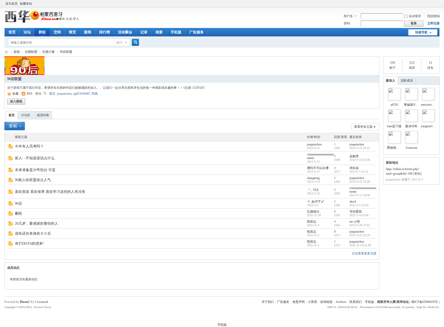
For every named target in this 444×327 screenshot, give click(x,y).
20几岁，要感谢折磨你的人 (36, 223)
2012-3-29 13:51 (359, 225)
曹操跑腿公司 (396, 148)
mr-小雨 (354, 221)
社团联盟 (31, 52)
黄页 (72, 32)
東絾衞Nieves (413, 104)
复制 (417, 173)
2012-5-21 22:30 (359, 181)
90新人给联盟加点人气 (33, 180)
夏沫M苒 (411, 126)
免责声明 (298, 302)
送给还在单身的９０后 (33, 233)
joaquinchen (64, 93)
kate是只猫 (394, 126)
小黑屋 (312, 302)
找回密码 (433, 16)
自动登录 (415, 16)
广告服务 (196, 32)
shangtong (313, 178)
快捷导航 (421, 32)
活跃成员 (407, 80)
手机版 (176, 32)
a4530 (394, 104)
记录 (143, 32)
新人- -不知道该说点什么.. (36, 158)
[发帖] (14, 126)
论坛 (27, 32)
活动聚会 (125, 32)
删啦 (18, 213)
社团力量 (48, 52)
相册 (159, 32)
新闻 (87, 32)
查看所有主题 (363, 126)
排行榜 (104, 32)
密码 (347, 23)
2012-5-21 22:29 (359, 235)
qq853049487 (81, 93)
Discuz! (25, 302)
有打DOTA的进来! (29, 243)
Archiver (341, 302)
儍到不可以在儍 (318, 168)
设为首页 (11, 3)
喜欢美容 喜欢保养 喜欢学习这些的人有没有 (50, 192)
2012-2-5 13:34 (358, 205)
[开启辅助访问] (438, 3)
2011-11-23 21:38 (360, 245)
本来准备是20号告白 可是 (35, 170)
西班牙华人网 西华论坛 (6, 52)
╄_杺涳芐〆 (315, 201)
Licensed (42, 302)
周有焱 (354, 168)
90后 (18, 203)
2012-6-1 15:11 (358, 171)
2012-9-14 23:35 (359, 159)
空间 (57, 32)
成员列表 (43, 115)
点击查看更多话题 (364, 253)
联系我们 (355, 302)
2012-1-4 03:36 (358, 215)
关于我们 (268, 302)
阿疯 (95, 93)
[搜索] (135, 42)
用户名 (348, 16)
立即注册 (433, 23)
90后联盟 (66, 52)
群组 (42, 32)
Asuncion (411, 148)
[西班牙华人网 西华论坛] (42, 22)
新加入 (390, 80)
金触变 (354, 156)
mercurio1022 (429, 104)
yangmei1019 (429, 126)
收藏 (15, 93)
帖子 (120, 42)
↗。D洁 (313, 190)
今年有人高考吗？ (29, 146)
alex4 (352, 201)
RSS (29, 93)
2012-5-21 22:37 (359, 148)
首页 (12, 32)
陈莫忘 (311, 221)
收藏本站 (26, 3)
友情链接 (326, 302)
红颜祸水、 (314, 211)
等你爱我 (355, 211)
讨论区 (25, 115)
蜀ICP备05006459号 (424, 302)
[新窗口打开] (10, 147)
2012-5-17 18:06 (359, 195)
